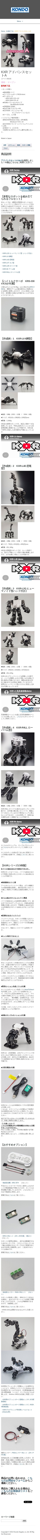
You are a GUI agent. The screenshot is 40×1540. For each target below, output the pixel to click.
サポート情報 (26, 145)
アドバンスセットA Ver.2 (11, 160)
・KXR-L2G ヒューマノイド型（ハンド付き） (17, 253)
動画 (18, 145)
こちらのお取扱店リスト (14, 1491)
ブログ (6, 148)
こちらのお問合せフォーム (16, 1479)
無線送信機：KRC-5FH (11, 1183)
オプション (11, 145)
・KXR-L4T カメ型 (7, 263)
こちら (19, 716)
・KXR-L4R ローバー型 (9, 266)
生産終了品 (9, 31)
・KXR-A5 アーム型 (8, 269)
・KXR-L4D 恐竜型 (7, 260)
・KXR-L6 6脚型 (7, 256)
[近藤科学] (20, 8)
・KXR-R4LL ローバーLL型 (10, 272)
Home (3, 31)
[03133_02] (17, 50)
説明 (5, 145)
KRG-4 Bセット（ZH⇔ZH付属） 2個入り (17, 1236)
